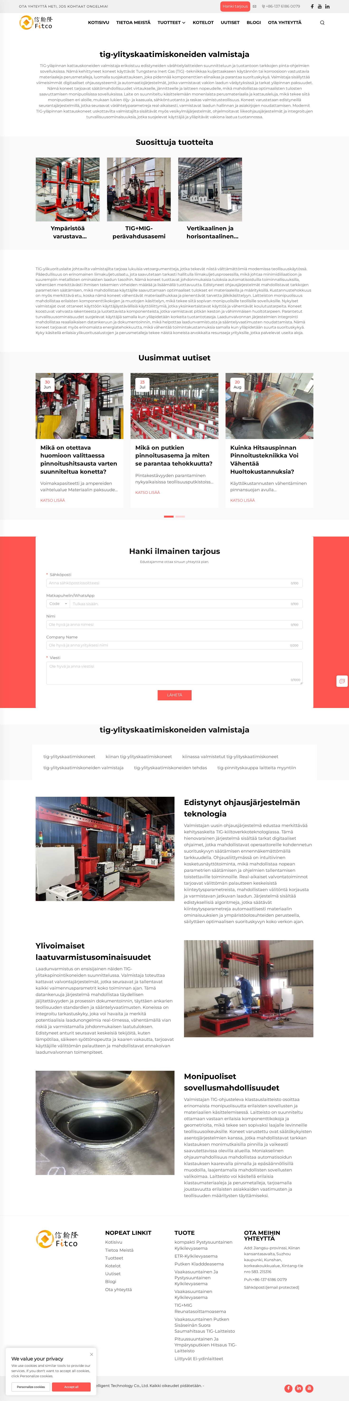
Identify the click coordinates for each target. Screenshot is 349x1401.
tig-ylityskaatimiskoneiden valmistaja (83, 767)
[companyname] (36, 22)
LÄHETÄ (174, 695)
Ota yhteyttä (285, 22)
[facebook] (312, 6)
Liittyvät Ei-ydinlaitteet (198, 1358)
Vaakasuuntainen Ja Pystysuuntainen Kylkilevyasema (196, 1277)
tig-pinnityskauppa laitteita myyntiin (256, 767)
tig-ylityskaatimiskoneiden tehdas (170, 767)
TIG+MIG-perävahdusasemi (139, 232)
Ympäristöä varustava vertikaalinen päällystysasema (67, 232)
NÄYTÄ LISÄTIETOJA (67, 189)
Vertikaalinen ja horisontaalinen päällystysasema (210, 232)
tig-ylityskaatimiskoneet (69, 756)
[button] (169, 517)
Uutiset (230, 22)
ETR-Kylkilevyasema (196, 1256)
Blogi (254, 22)
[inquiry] (342, 681)
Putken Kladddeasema (199, 1264)
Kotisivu (98, 22)
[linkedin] (327, 6)
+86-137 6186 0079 (283, 6)
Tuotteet (170, 22)
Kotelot (203, 22)
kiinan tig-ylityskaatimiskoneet (139, 756)
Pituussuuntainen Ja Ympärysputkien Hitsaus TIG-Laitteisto (205, 1345)
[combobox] (58, 603)
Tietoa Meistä (133, 22)
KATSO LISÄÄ (52, 500)
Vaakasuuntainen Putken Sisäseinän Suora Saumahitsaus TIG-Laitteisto (204, 1325)
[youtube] (319, 6)
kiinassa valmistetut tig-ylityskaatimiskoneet (230, 756)
